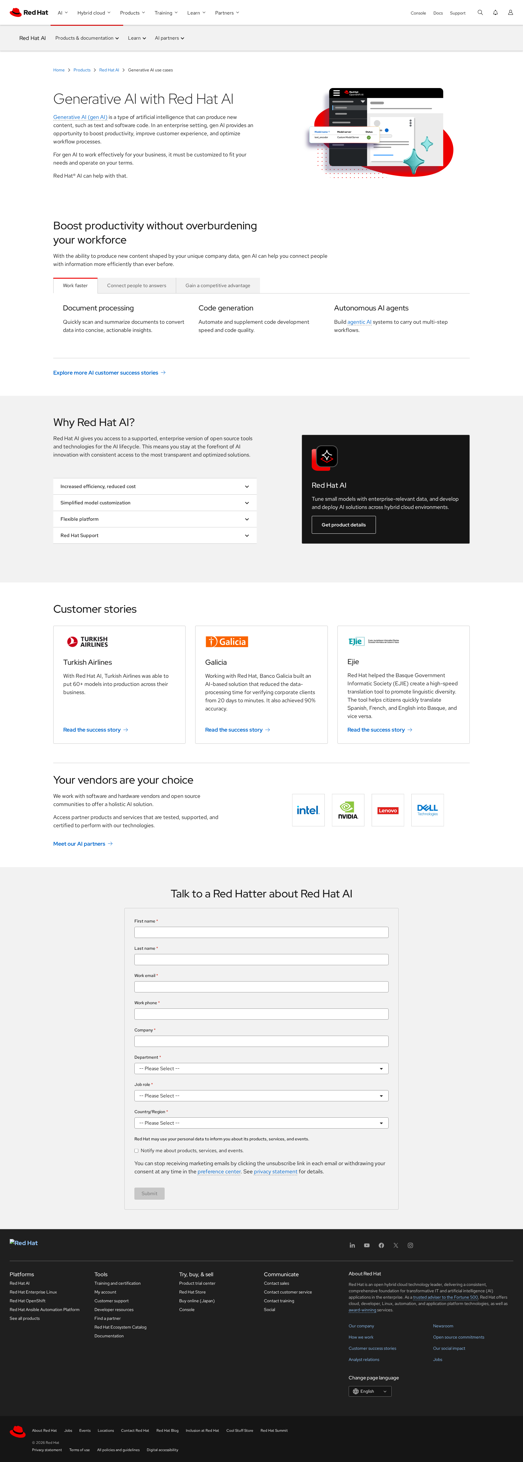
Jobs (437, 1359)
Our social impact (449, 1348)
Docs (438, 13)
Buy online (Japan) (197, 1300)
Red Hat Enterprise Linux (33, 1292)
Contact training (279, 1300)
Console (418, 13)
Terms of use (79, 1449)
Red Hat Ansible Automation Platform (45, 1309)
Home (59, 70)
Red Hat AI (32, 37)
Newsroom (443, 1326)
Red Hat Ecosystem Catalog (120, 1327)
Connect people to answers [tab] (136, 285)
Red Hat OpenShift (27, 1300)
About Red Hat (44, 1430)
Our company (361, 1326)
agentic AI (359, 321)
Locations (106, 1430)
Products (82, 70)
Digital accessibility (162, 1449)
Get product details (344, 525)
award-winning (362, 1310)
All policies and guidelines (118, 1449)
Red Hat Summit (274, 1430)
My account (105, 1292)
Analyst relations (364, 1359)
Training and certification (117, 1283)
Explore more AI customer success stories (105, 372)
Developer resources (113, 1309)
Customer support (111, 1300)
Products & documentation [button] (84, 38)
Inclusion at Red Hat (202, 1430)
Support (457, 13)
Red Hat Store (192, 1292)
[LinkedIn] (352, 1247)
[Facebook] (381, 1247)
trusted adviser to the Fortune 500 (445, 1297)
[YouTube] (366, 1247)
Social (269, 1309)
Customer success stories (372, 1348)
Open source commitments (458, 1337)
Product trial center (197, 1283)
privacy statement (276, 1171)
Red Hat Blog (167, 1430)
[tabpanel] (261, 318)
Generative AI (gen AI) (80, 116)
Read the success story (92, 729)
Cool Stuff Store (239, 1430)
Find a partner (107, 1318)
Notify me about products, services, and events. (192, 1150)
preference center (219, 1171)
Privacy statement (47, 1449)
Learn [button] (134, 38)
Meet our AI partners (79, 843)
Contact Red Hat (135, 1430)
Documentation (109, 1336)
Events (84, 1430)
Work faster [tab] (75, 285)
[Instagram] (410, 1247)
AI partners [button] (167, 38)
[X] (396, 1247)
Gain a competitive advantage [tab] (218, 285)
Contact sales (276, 1283)
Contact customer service (288, 1292)
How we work (361, 1337)
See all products (25, 1318)
